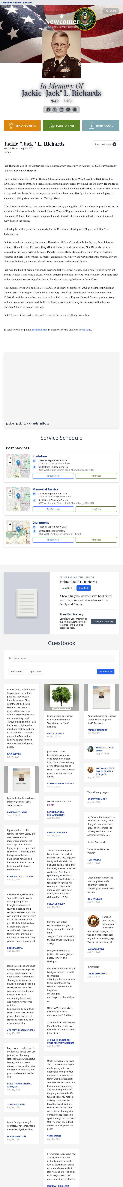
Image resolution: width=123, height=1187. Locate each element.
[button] (18, 463)
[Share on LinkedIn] (61, 109)
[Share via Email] (68, 109)
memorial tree (39, 329)
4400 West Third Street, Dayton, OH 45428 (60, 533)
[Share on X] (55, 109)
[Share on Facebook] (48, 109)
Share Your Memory (103, 621)
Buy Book (83, 588)
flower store (85, 329)
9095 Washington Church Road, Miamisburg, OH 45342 (66, 469)
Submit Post (106, 671)
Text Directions (53, 476)
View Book (67, 588)
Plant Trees (96, 476)
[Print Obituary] (74, 109)
